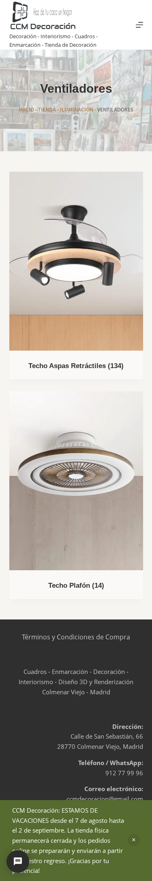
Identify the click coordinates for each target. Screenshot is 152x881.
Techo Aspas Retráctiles (76, 366)
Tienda (47, 109)
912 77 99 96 (124, 773)
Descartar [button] (134, 840)
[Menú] (139, 24)
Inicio (26, 109)
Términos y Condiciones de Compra (76, 636)
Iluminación (76, 109)
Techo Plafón (76, 585)
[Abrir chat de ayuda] (17, 861)
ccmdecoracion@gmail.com (104, 799)
